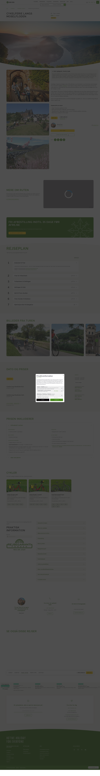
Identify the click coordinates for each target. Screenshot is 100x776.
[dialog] (50, 388)
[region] (50, 392)
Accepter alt (56, 399)
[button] (60, 388)
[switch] (61, 388)
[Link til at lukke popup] (63, 375)
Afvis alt (43, 399)
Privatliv (40, 377)
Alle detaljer (56, 390)
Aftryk (37, 377)
